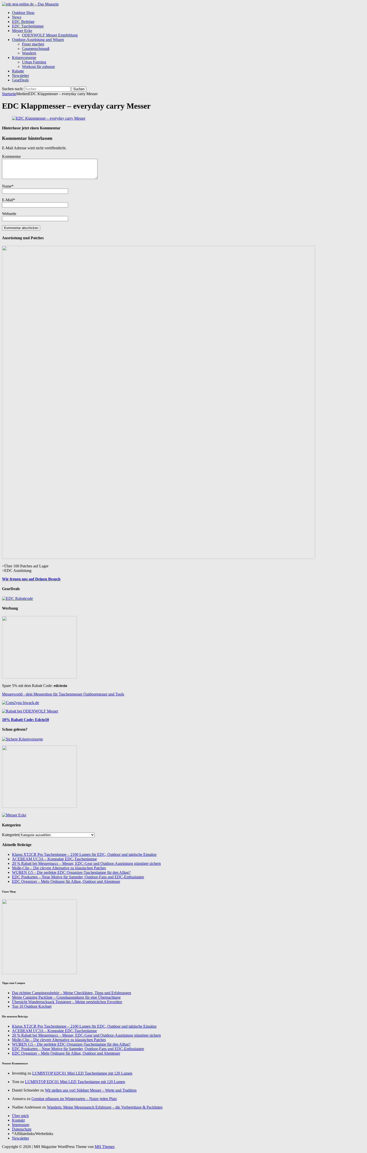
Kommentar (11, 156)
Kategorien (10, 835)
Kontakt (18, 1120)
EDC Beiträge (23, 21)
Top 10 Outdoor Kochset (31, 1006)
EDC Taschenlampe (28, 26)
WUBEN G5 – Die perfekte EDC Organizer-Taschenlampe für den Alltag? (71, 872)
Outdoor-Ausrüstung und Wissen (38, 39)
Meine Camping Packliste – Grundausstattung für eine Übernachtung (66, 997)
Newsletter (20, 75)
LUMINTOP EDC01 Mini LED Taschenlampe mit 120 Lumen (82, 1073)
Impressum (20, 1125)
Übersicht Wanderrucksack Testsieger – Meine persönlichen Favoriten (67, 1002)
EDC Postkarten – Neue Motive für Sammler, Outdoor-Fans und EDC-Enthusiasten (78, 877)
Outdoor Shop (23, 12)
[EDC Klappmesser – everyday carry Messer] (48, 118)
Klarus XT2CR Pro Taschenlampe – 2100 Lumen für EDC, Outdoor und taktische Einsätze (84, 854)
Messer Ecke (22, 30)
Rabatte (18, 71)
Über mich (20, 1116)
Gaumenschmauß (35, 48)
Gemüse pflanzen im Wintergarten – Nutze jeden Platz (74, 1099)
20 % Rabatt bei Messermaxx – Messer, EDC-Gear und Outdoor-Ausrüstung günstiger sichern (86, 863)
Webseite (9, 214)
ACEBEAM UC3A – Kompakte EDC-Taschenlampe (54, 859)
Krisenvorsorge (24, 57)
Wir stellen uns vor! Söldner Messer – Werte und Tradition (91, 1090)
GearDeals (20, 80)
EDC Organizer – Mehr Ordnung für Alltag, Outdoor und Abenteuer (66, 881)
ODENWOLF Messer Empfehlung (50, 35)
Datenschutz (21, 1129)
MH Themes (105, 1147)
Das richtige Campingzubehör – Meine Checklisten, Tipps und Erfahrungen (71, 993)
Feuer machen (33, 44)
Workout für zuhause (38, 66)
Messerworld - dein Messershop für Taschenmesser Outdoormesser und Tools (63, 694)
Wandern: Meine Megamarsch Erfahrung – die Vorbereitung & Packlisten (105, 1107)
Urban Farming (34, 62)
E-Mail (7, 200)
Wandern (29, 53)
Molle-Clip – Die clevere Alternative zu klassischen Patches (59, 868)
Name (6, 186)
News (16, 17)
